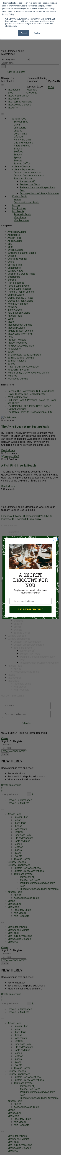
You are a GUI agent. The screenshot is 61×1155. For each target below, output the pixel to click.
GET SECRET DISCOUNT (30, 609)
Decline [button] (37, 33)
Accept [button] (24, 33)
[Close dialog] (55, 539)
